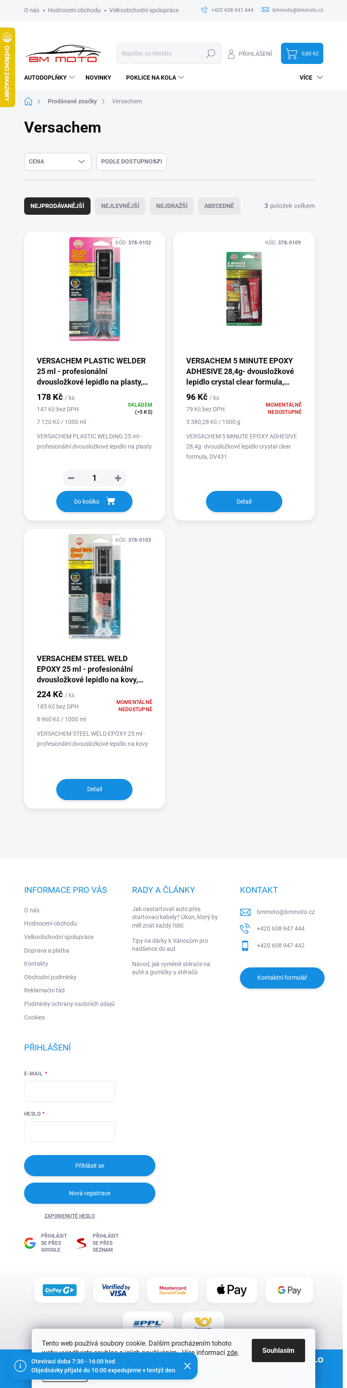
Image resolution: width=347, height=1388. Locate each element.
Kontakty (36, 963)
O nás (31, 10)
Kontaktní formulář (282, 977)
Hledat (210, 53)
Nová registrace (89, 1193)
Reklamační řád (44, 990)
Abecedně (219, 205)
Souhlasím (278, 1350)
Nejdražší (171, 205)
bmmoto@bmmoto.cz (286, 912)
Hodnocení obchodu (74, 10)
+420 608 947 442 (281, 945)
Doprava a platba (46, 950)
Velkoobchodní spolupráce (144, 10)
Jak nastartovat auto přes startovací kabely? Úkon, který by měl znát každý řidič (175, 917)
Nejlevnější (120, 205)
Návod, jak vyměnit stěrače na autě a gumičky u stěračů (171, 968)
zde (232, 1353)
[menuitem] (50, 77)
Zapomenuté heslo (69, 1216)
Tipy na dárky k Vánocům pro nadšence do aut (170, 945)
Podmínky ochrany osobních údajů (69, 1003)
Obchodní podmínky (50, 977)
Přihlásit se (89, 1165)
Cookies (34, 1017)
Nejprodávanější (57, 205)
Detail (244, 501)
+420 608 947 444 (281, 928)
